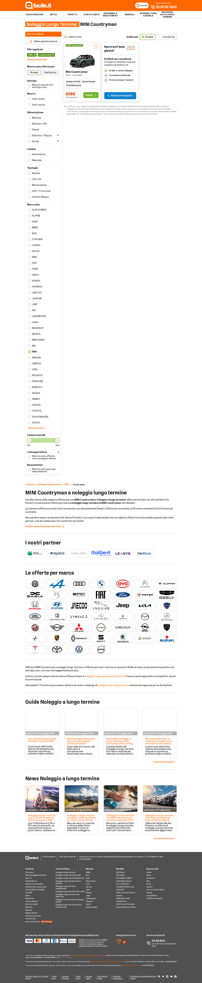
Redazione (29, 898)
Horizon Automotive (155, 890)
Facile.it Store (31, 881)
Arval (148, 884)
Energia (129, 14)
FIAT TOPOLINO (122, 884)
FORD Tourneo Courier (125, 892)
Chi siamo (29, 872)
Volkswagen (91, 898)
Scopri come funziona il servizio (43, 526)
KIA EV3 (119, 895)
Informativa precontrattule (117, 977)
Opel (88, 890)
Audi (88, 878)
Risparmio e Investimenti (110, 14)
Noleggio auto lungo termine (167, 14)
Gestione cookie (89, 977)
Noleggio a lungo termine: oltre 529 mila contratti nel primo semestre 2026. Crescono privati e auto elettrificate (120, 820)
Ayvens (149, 887)
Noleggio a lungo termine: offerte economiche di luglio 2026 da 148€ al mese (159, 819)
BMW (88, 872)
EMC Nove (120, 872)
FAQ (148, 881)
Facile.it (30, 484)
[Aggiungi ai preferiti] (96, 46)
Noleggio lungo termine (49, 484)
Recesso (29, 907)
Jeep (88, 895)
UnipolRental (151, 895)
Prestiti (72, 14)
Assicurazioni (34, 14)
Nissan (89, 892)
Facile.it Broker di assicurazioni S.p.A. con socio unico (88, 955)
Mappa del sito (31, 913)
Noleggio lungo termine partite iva (70, 878)
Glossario (150, 878)
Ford (88, 884)
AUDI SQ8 (120, 890)
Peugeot (89, 901)
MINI (66, 484)
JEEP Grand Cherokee (125, 904)
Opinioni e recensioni (34, 884)
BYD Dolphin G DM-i (124, 878)
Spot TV (28, 878)
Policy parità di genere (102, 977)
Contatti (28, 892)
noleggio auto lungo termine (113, 685)
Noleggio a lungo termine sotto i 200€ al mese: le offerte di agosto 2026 (41, 818)
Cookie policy (78, 977)
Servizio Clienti (31, 904)
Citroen (89, 887)
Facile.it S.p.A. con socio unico (130, 965)
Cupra (88, 904)
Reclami (28, 910)
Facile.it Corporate (33, 916)
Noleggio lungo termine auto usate (70, 891)
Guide (148, 872)
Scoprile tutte (91, 907)
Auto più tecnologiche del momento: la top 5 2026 (42, 740)
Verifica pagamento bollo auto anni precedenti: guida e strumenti (81, 741)
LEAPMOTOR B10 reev (125, 887)
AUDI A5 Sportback (123, 881)
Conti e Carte (92, 14)
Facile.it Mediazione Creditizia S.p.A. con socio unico (108, 961)
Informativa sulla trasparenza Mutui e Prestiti (143, 977)
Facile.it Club (30, 918)
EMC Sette (120, 875)
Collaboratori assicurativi (36, 887)
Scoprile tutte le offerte (126, 907)
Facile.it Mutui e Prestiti (34, 890)
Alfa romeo (91, 881)
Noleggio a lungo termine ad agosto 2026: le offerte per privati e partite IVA (81, 818)
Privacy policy (54, 977)
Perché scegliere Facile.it (35, 875)
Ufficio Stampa (31, 901)
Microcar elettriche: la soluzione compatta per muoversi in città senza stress (158, 742)
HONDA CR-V (121, 901)
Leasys (149, 892)
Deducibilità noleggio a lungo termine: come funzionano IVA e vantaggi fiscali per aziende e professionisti (120, 743)
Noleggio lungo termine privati (68, 875)
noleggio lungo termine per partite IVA (105, 676)
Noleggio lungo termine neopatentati (65, 887)
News (27, 895)
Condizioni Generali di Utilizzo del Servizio (37, 977)
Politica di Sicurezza (65, 977)
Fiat (87, 875)
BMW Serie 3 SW (123, 898)
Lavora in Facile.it (38, 921)
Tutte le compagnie (154, 898)
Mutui (53, 14)
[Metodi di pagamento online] (50, 941)
